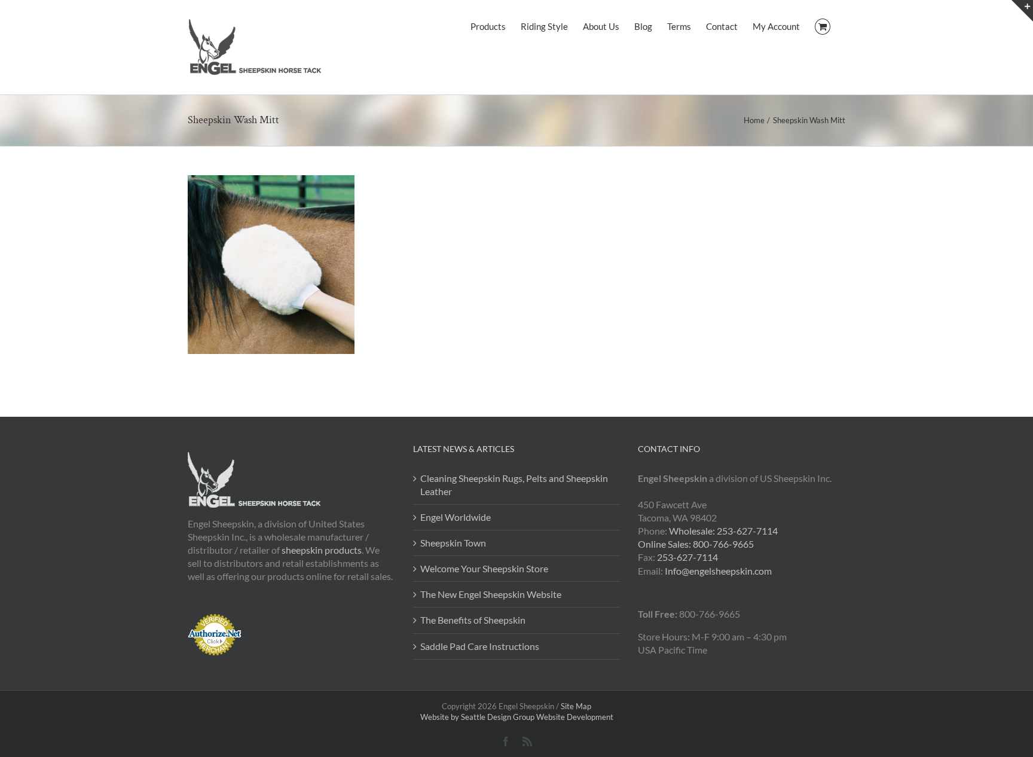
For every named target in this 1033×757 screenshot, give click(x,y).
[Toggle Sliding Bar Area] (1022, 11)
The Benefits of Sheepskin (472, 619)
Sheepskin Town (453, 542)
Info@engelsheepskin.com (718, 570)
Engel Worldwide (455, 517)
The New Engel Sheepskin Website (490, 594)
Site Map (576, 706)
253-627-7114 (687, 557)
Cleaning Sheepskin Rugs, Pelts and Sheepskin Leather (514, 484)
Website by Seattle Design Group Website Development (516, 717)
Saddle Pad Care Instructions (479, 646)
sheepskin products (322, 549)
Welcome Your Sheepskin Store (484, 568)
